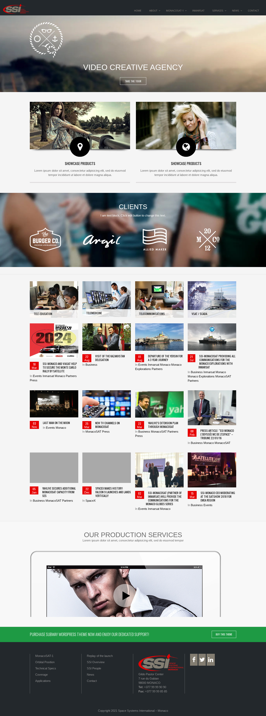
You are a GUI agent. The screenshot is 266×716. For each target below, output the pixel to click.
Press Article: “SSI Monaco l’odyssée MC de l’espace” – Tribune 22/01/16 (217, 434)
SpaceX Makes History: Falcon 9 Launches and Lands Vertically (113, 492)
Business (91, 364)
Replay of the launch (100, 655)
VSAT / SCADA (212, 289)
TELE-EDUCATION (54, 288)
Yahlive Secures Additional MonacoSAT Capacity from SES (59, 492)
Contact (92, 680)
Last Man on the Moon (56, 423)
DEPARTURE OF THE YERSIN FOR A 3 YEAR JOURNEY (165, 358)
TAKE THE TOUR (133, 81)
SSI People (94, 668)
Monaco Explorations (201, 376)
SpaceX (90, 500)
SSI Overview (96, 662)
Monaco (60, 376)
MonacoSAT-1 (44, 655)
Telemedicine (107, 288)
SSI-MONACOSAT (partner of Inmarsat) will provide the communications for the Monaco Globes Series (164, 498)
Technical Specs (45, 668)
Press (33, 380)
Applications (43, 680)
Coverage (41, 674)
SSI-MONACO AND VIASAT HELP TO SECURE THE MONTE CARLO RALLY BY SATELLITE (60, 367)
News (90, 674)
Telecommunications (159, 289)
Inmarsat (48, 376)
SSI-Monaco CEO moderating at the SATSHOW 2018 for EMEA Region (218, 496)
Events (37, 376)
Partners (71, 376)
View (54, 311)
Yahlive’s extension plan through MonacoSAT (163, 425)
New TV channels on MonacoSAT (107, 425)
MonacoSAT (223, 376)
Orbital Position (45, 662)
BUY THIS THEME (224, 634)
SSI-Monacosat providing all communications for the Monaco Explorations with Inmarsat (216, 361)
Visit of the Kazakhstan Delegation (110, 358)
